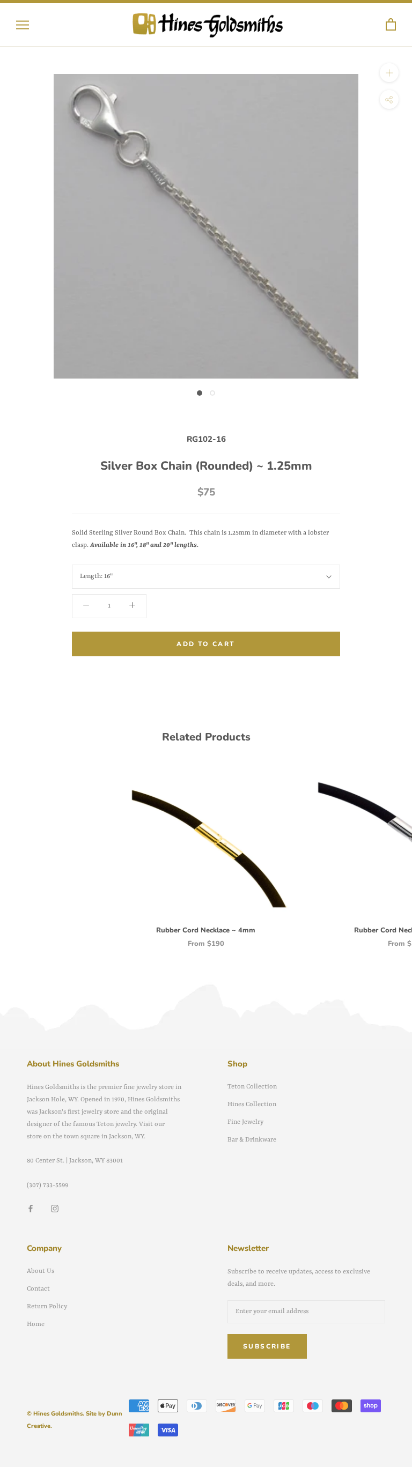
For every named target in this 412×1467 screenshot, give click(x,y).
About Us (40, 1271)
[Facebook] (30, 1209)
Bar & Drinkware (251, 1140)
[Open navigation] (22, 24)
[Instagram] (54, 1209)
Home (36, 1324)
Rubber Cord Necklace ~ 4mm (205, 930)
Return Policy (47, 1306)
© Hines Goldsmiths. (55, 1414)
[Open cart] (391, 25)
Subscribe (267, 1346)
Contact (38, 1289)
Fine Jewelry (245, 1122)
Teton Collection (252, 1087)
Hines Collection (251, 1104)
